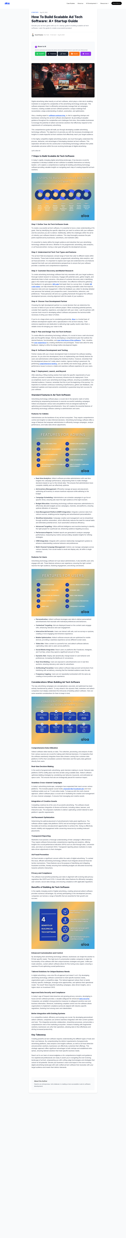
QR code (56, 284)
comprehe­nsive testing (48, 364)
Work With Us (116, 3)
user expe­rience (40, 343)
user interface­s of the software (69, 340)
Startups (34, 12)
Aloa (73, 319)
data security (84, 999)
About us (80, 3)
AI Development (91, 3)
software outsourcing (57, 115)
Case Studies (71, 3)
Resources (103, 3)
